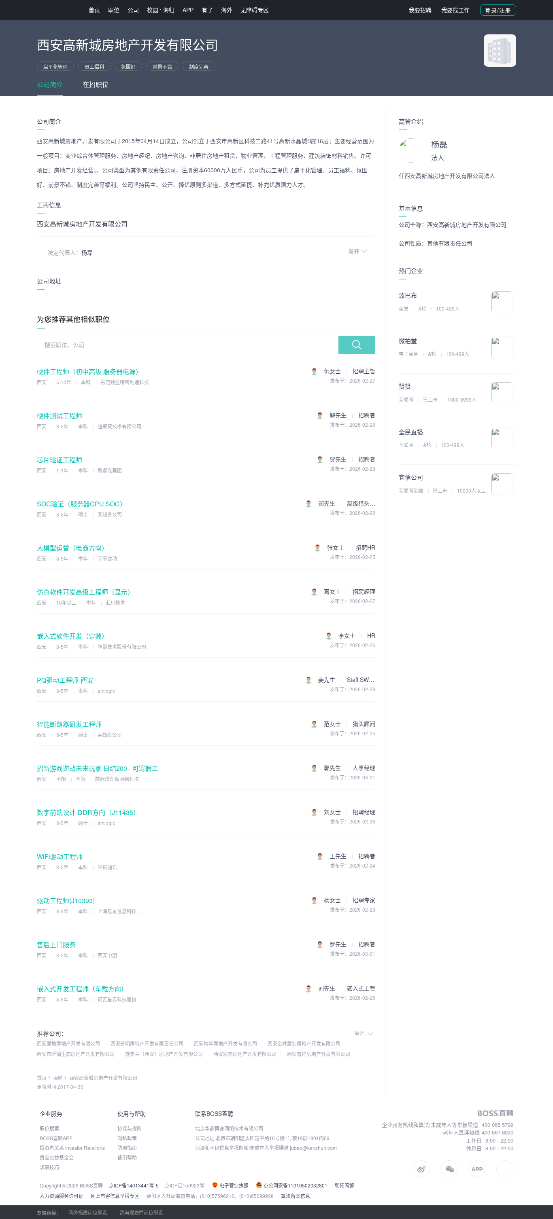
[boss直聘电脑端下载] (504, 1168)
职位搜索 (49, 1128)
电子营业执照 (233, 1185)
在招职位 (95, 84)
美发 (404, 308)
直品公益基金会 (57, 1157)
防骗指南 (127, 1147)
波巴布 (408, 295)
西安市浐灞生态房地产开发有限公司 (76, 1053)
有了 (207, 10)
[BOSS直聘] (58, 10)
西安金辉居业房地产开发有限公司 (304, 1043)
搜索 (356, 345)
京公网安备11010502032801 (295, 1185)
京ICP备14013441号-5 (134, 1185)
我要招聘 (420, 10)
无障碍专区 (254, 10)
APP (188, 10)
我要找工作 (455, 10)
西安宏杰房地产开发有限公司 (244, 1053)
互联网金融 (411, 490)
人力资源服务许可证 (61, 1195)
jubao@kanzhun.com (313, 1147)
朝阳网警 (344, 1185)
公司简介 (50, 84)
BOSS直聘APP (56, 1137)
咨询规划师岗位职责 (141, 1212)
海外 (226, 10)
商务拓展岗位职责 (87, 1212)
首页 (94, 10)
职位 (113, 10)
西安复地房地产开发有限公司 (68, 1043)
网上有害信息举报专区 (115, 1195)
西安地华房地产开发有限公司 (225, 1043)
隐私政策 (127, 1137)
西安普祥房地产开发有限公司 (318, 1053)
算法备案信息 (295, 1195)
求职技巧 (49, 1167)
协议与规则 (129, 1128)
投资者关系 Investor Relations (72, 1147)
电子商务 (409, 353)
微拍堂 (408, 340)
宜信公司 (411, 477)
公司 (133, 10)
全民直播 (411, 431)
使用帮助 (127, 1157)
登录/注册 (498, 10)
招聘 (58, 1077)
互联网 (407, 399)
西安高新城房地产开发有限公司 (103, 1077)
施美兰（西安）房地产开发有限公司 (164, 1053)
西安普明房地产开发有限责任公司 (147, 1043)
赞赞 (405, 386)
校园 (152, 10)
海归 (168, 10)
